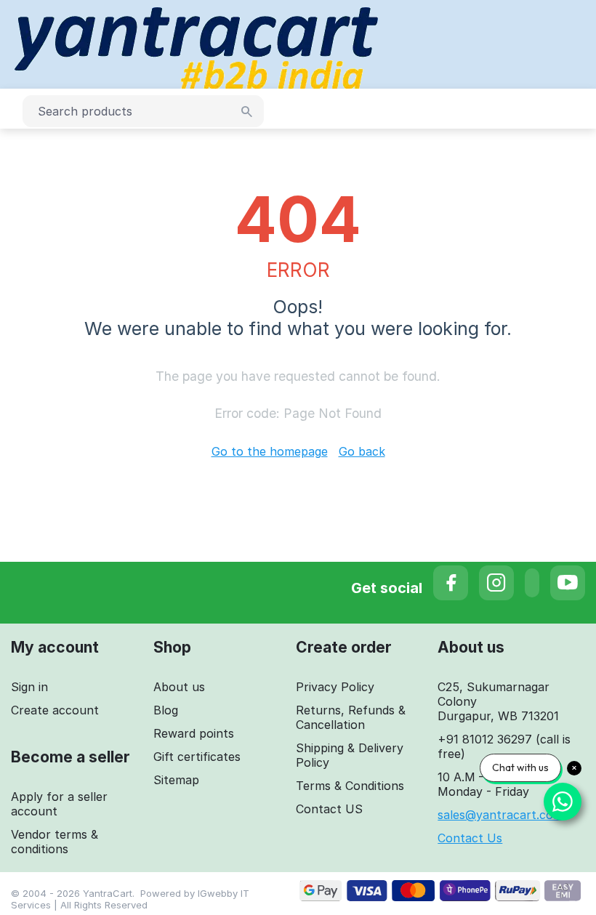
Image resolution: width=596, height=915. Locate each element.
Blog (165, 710)
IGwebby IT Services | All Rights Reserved (130, 899)
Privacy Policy (335, 687)
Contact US (329, 809)
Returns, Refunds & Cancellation (351, 717)
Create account (55, 710)
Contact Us (470, 838)
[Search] (247, 112)
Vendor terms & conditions (54, 841)
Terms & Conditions (350, 785)
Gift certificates (197, 756)
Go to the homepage (270, 451)
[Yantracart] (196, 43)
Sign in (29, 687)
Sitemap (176, 780)
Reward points (193, 733)
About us (179, 687)
